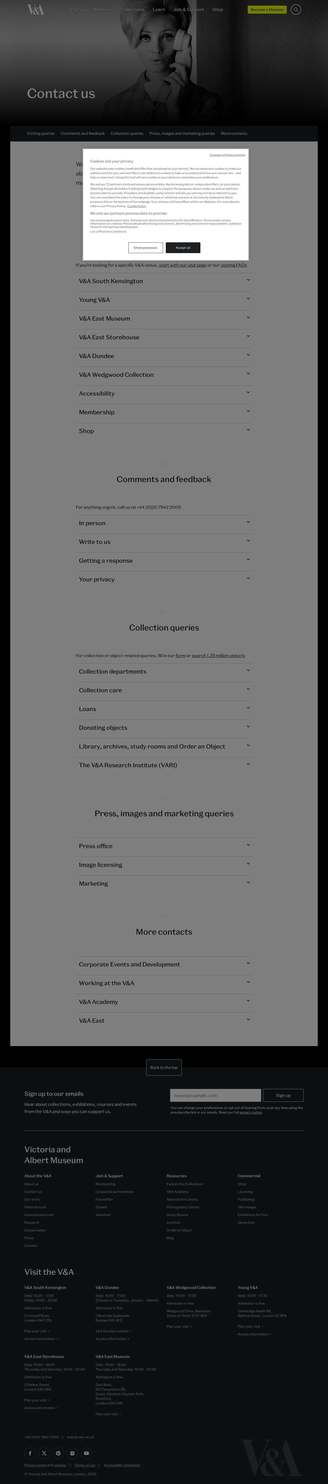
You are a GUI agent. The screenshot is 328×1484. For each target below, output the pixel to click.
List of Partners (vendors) (108, 231)
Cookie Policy (136, 206)
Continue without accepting (227, 154)
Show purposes (145, 247)
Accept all (183, 247)
